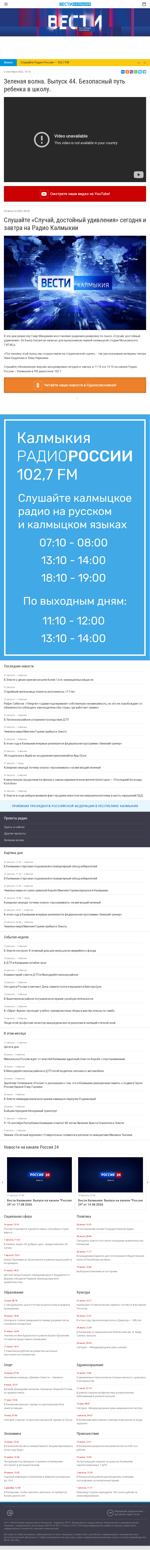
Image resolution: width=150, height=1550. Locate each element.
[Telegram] (144, 72)
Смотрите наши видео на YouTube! (79, 194)
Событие (28, 1000)
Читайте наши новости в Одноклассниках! (79, 385)
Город (27, 1037)
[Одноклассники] (127, 72)
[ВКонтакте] (123, 72)
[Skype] (140, 72)
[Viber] (131, 72)
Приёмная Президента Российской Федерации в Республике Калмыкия (75, 944)
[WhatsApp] (136, 72)
